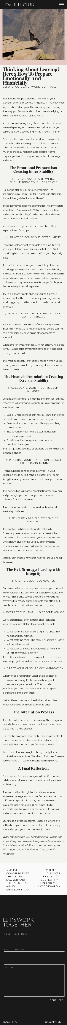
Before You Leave (16, 86)
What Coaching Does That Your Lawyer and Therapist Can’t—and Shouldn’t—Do (18, 879)
